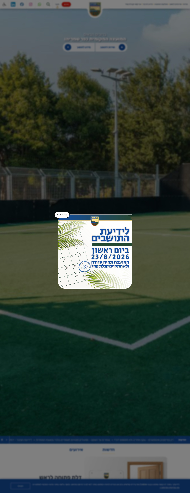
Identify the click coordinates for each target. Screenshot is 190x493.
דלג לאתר (61, 214)
